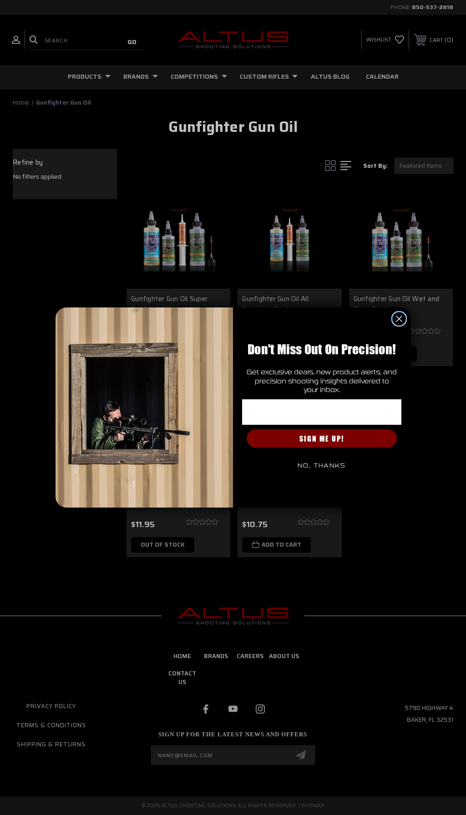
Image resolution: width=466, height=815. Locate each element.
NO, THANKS (322, 466)
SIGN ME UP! (321, 438)
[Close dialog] (399, 319)
